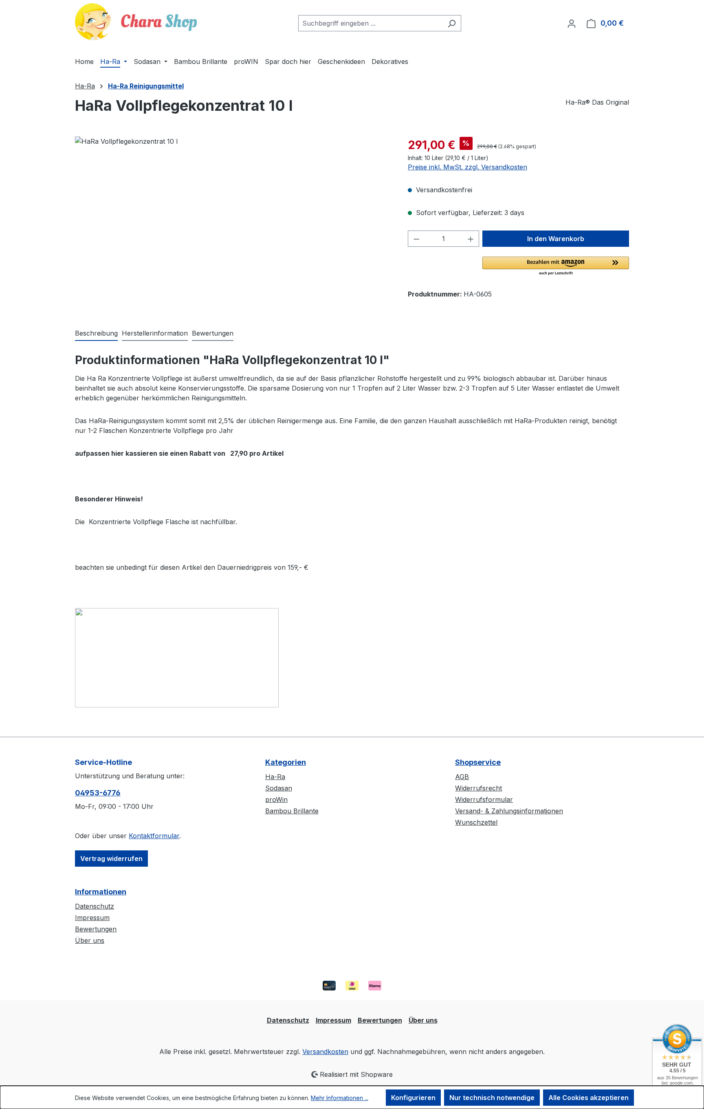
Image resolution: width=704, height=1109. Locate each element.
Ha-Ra (275, 777)
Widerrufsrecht (478, 788)
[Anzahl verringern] (416, 239)
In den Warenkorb (555, 239)
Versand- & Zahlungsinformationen (509, 811)
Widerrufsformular (484, 799)
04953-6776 (98, 792)
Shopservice (478, 762)
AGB (462, 777)
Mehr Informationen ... (339, 1097)
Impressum (92, 918)
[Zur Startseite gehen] (136, 21)
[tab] (96, 333)
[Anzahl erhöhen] (471, 239)
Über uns (89, 940)
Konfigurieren (413, 1098)
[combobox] (370, 23)
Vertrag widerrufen (111, 858)
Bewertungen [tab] (212, 333)
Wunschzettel (476, 822)
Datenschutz (94, 906)
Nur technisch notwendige (492, 1098)
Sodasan (278, 788)
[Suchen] (451, 23)
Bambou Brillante (292, 811)
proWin (276, 799)
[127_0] (233, 224)
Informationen (100, 891)
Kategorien (285, 762)
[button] (555, 266)
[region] (233, 224)
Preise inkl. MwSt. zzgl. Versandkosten (467, 167)
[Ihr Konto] (571, 23)
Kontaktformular (154, 836)
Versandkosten (325, 1052)
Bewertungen (96, 929)
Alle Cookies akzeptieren (588, 1098)
